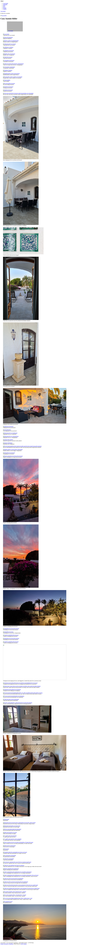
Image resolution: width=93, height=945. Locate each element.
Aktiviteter (5, 4)
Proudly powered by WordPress (7, 943)
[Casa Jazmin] (15, 26)
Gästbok (4, 9)
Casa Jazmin (3, 11)
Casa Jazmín (5, 3)
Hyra (4, 6)
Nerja (4, 5)
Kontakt (4, 7)
